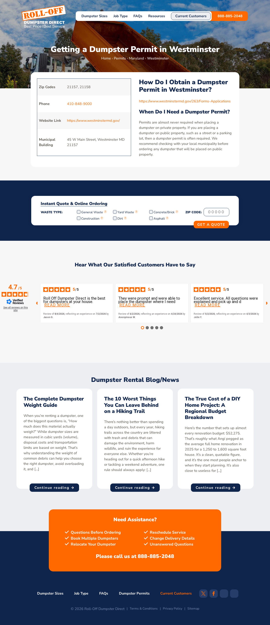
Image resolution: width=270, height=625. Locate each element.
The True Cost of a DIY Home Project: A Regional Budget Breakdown (212, 408)
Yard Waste (125, 212)
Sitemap (193, 608)
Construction (90, 218)
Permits (120, 58)
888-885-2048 (230, 16)
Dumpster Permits (134, 593)
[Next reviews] (267, 303)
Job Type (120, 16)
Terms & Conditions (144, 608)
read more (57, 305)
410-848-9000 (79, 103)
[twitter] (203, 595)
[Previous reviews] (37, 303)
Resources (156, 16)
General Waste (92, 212)
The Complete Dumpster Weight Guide (54, 401)
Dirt (120, 218)
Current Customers (191, 16)
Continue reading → (54, 487)
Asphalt (159, 218)
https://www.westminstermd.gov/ (93, 120)
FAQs (137, 16)
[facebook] (213, 595)
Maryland (136, 58)
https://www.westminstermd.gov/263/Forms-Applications (185, 101)
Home (106, 58)
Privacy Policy (172, 608)
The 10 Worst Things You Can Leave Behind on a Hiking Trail (131, 404)
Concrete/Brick (164, 212)
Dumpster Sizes (94, 16)
